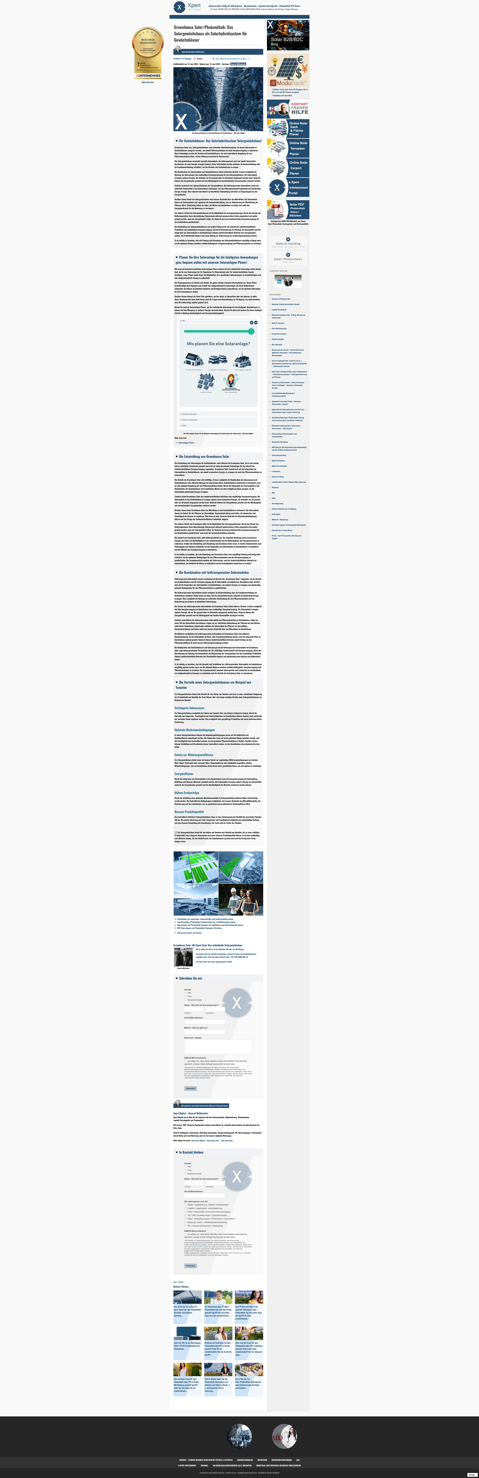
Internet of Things (278, 476)
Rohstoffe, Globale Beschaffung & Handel (285, 304)
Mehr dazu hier (148, 82)
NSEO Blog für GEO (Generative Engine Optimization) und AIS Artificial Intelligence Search (289, 448)
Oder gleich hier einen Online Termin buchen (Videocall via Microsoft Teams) (204, 1106)
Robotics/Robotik (278, 339)
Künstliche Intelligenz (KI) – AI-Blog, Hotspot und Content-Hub (288, 316)
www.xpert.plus (227, 1140)
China (274, 498)
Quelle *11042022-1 (178, 1282)
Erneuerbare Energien (279, 334)
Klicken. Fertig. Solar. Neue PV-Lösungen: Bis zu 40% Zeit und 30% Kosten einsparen (290, 90)
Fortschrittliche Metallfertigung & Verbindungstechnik (283, 394)
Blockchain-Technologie (280, 442)
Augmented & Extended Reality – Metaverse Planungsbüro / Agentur (286, 402)
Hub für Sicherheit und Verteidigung (284, 509)
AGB (298, 1460)
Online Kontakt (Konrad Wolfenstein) (193, 52)
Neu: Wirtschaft (277, 344)
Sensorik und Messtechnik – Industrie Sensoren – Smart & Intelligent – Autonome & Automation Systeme (288, 385)
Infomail (204, 1465)
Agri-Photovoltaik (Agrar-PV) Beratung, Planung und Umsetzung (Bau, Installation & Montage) (288, 419)
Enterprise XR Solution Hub (281, 299)
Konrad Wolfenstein (238, 64)
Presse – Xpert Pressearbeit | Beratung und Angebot (286, 537)
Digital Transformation (279, 466)
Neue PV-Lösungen (278, 323)
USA (273, 492)
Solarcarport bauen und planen (189, 932)
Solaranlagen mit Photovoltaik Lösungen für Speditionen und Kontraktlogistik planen (210, 925)
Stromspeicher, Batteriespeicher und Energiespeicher (284, 435)
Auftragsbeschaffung (279, 455)
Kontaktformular (245, 1460)
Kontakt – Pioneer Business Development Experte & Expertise (206, 1460)
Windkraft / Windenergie (280, 519)
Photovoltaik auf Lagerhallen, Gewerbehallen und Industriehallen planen (205, 919)
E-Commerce (276, 471)
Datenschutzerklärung (282, 1460)
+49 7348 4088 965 (237, 956)
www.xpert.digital (198, 1140)
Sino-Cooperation (277, 503)
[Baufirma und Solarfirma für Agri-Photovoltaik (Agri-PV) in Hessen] (218, 1339)
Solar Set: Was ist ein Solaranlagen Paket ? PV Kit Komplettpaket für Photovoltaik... (187, 1345)
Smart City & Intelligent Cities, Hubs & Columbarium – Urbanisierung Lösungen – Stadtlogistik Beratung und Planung (289, 374)
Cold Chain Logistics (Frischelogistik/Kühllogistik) (289, 525)
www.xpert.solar (213, 1140)
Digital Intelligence (278, 460)
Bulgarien (275, 487)
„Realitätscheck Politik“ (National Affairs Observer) (289, 482)
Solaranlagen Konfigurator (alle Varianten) (232, 1465)
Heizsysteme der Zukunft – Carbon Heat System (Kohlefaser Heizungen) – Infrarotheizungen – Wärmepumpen (288, 353)
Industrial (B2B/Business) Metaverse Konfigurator (278, 1465)
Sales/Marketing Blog (279, 328)
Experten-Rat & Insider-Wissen (282, 530)
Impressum (262, 1460)
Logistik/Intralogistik (279, 309)
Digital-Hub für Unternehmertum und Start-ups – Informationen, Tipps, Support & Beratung (288, 410)
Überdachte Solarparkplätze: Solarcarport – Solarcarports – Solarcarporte (286, 427)
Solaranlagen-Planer (186, 442)
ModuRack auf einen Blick (282, 95)
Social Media (276, 514)
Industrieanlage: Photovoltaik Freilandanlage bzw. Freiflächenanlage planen (206, 922)
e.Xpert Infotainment (187, 1465)
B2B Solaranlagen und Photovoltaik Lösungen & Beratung (199, 928)
